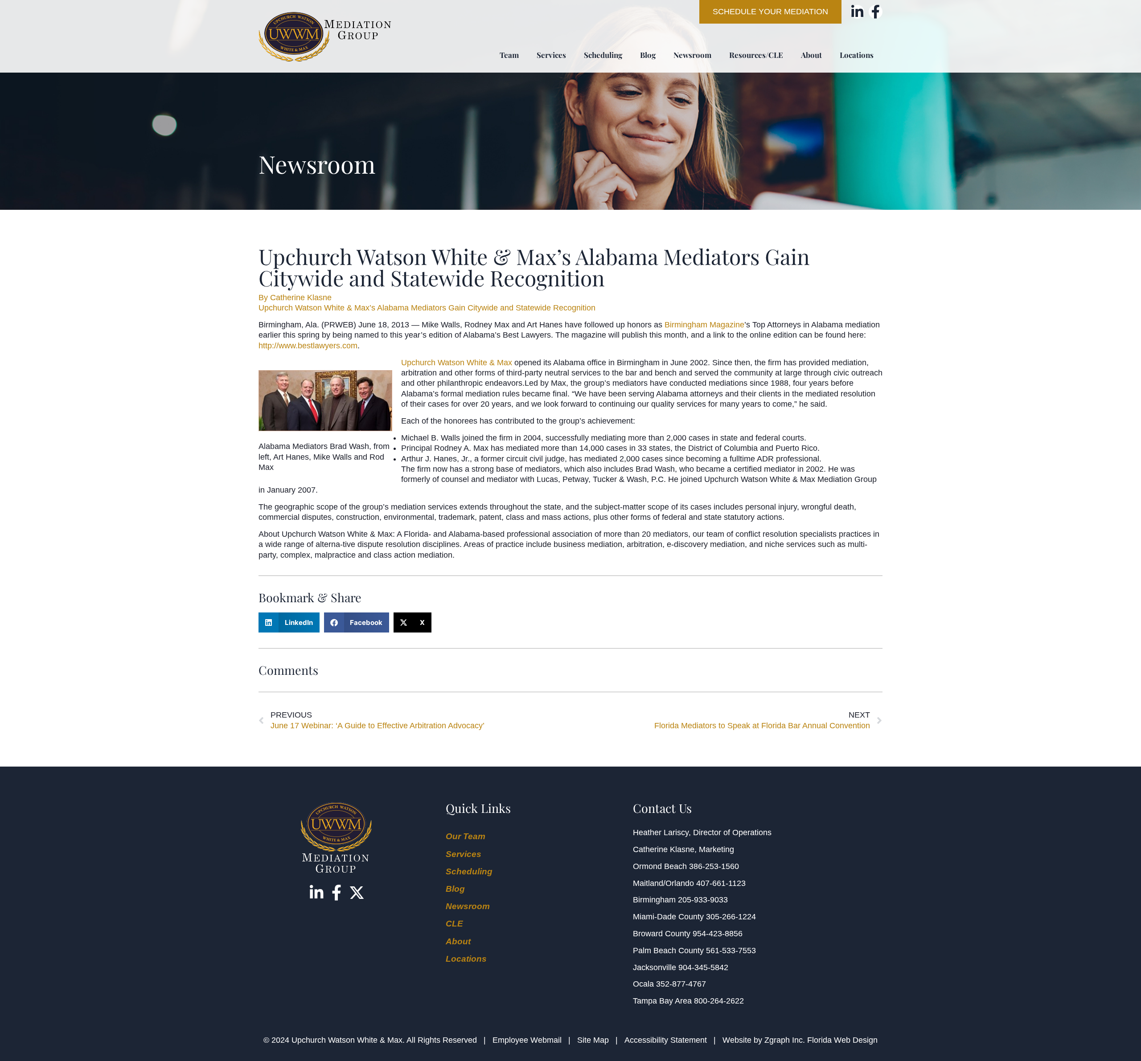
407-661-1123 (721, 883)
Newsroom (692, 55)
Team (509, 55)
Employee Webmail (527, 1040)
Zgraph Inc (783, 1040)
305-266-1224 (731, 916)
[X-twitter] (357, 892)
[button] (289, 622)
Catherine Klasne (663, 849)
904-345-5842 (703, 967)
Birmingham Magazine (704, 324)
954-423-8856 (718, 933)
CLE (454, 923)
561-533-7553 (731, 950)
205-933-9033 (703, 899)
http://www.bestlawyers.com (308, 345)
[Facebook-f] (875, 12)
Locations (857, 55)
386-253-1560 (714, 866)
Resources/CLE (756, 55)
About (811, 55)
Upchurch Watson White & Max (456, 362)
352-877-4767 (681, 983)
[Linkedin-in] (857, 12)
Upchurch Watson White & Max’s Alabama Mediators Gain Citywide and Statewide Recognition (427, 307)
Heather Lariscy (661, 832)
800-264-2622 (719, 1000)
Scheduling (603, 55)
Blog (648, 55)
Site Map (593, 1040)
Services (551, 55)
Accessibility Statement (665, 1040)
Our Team (465, 836)
